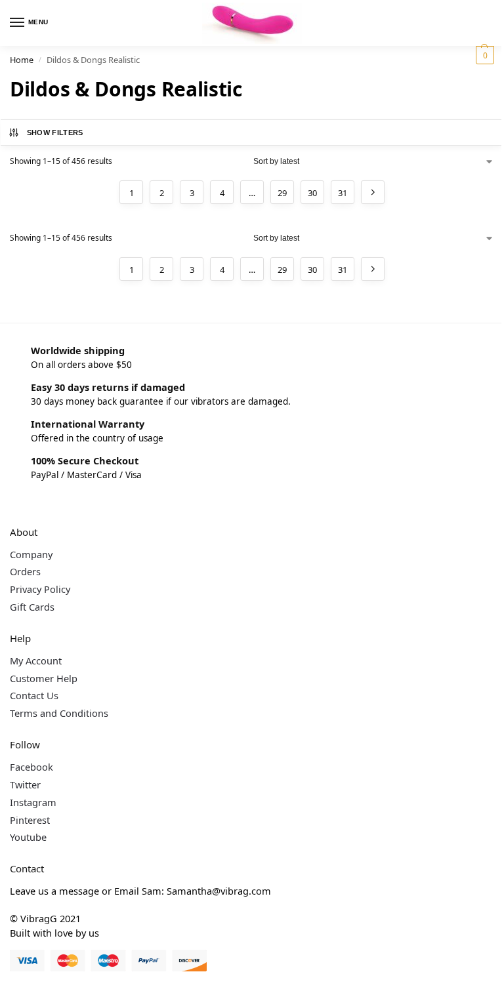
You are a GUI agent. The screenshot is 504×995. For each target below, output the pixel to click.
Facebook (31, 766)
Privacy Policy (40, 589)
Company (31, 554)
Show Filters (55, 132)
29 (282, 193)
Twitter (25, 784)
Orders (25, 571)
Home (21, 60)
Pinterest (30, 819)
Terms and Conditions (59, 713)
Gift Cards (32, 606)
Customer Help (43, 678)
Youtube (28, 836)
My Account (36, 660)
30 (312, 193)
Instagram (33, 802)
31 (342, 193)
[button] (483, 55)
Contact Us (34, 695)
